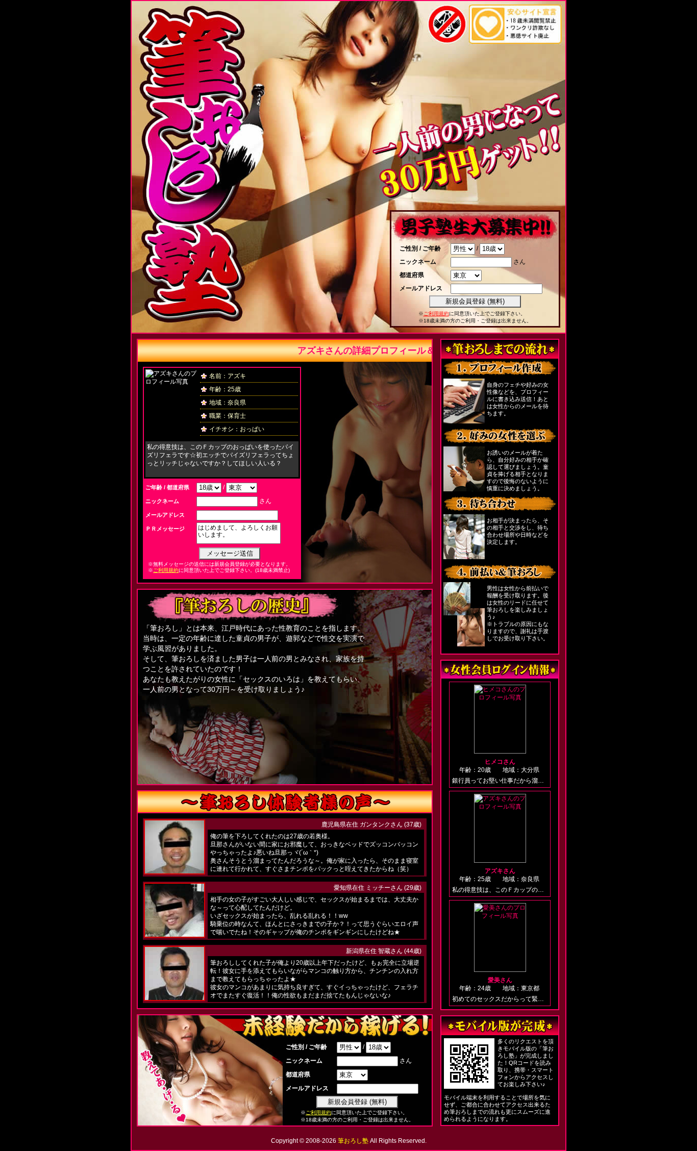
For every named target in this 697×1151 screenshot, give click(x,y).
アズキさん (500, 870)
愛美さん (500, 980)
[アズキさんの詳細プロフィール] (499, 828)
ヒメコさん (500, 761)
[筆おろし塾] (198, 328)
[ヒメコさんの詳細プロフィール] (499, 719)
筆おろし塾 (353, 1140)
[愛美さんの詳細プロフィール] (499, 937)
